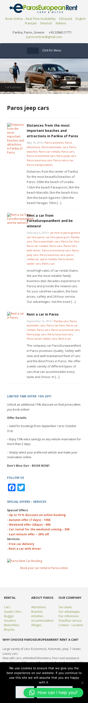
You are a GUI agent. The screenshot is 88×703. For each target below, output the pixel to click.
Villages (36, 625)
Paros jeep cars (66, 156)
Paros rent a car (63, 160)
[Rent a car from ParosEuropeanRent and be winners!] (20, 218)
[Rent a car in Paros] (15, 315)
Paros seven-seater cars (42, 338)
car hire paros (35, 237)
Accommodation (42, 621)
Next (83, 76)
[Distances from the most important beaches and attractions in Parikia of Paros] (15, 138)
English (81, 19)
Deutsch (46, 23)
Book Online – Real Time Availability (30, 19)
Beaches (36, 612)
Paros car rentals (49, 151)
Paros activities (54, 142)
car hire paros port (57, 237)
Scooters (10, 621)
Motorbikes (11, 625)
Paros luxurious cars (39, 160)
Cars (7, 607)
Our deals (65, 607)
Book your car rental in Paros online (44, 568)
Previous (4, 76)
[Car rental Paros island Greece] (44, 8)
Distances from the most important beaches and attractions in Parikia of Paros (52, 130)
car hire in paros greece (65, 232)
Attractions (38, 607)
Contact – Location (70, 625)
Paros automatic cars (55, 147)
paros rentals (48, 259)
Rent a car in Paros (43, 314)
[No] (82, 682)
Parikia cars (61, 321)
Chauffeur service (70, 621)
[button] (53, 692)
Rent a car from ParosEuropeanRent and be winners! (50, 220)
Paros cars (67, 151)
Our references (68, 616)
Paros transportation (40, 164)
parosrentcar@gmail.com (44, 37)
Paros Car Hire (70, 241)
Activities (37, 616)
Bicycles (9, 630)
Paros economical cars (41, 156)
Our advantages (69, 612)
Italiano (61, 23)
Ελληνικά (65, 19)
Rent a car (48, 263)
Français (31, 23)
